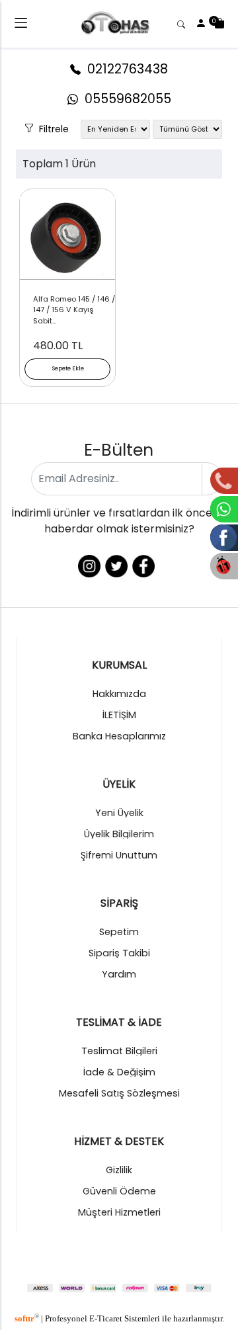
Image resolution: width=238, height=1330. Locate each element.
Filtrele (51, 126)
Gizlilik (119, 1170)
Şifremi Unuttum (119, 855)
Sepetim (119, 931)
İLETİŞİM (119, 715)
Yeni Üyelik (119, 812)
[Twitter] (115, 565)
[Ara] (183, 24)
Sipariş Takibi (119, 953)
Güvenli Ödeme (119, 1191)
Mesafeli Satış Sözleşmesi (119, 1093)
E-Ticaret (105, 1318)
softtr (27, 1318)
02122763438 (124, 69)
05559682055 (124, 99)
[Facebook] (142, 565)
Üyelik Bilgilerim (119, 834)
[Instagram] (88, 565)
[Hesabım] (201, 24)
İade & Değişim (119, 1072)
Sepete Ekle (68, 368)
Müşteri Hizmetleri (119, 1212)
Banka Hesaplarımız (119, 736)
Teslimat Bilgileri (119, 1051)
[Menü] (21, 25)
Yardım (119, 974)
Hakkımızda (119, 693)
